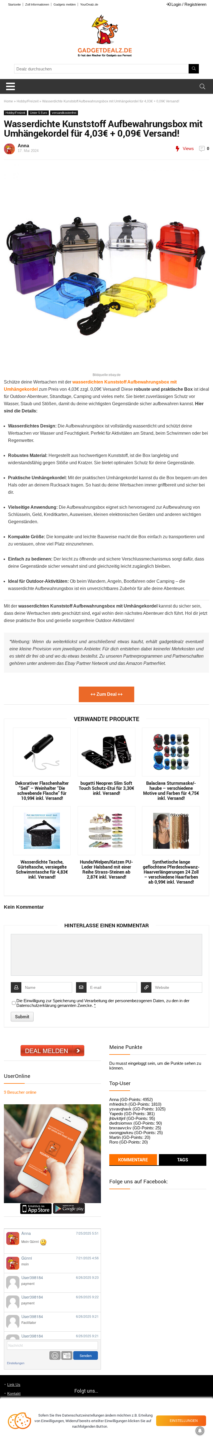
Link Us (13, 1384)
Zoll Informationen (37, 4)
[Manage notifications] (200, 1430)
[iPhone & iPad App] (36, 1205)
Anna (23, 145)
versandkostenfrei (64, 112)
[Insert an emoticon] (54, 1355)
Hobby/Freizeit (28, 101)
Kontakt (14, 1393)
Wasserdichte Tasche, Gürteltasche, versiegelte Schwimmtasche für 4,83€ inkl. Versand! (42, 869)
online (20, 1092)
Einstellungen (15, 1363)
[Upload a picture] (66, 1355)
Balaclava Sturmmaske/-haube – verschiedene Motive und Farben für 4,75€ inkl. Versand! (171, 791)
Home (8, 101)
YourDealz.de (89, 4)
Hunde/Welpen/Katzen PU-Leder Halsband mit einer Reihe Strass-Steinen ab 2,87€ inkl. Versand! (106, 869)
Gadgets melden (65, 4)
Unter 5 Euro (38, 112)
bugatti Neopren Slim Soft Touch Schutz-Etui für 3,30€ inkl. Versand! (106, 788)
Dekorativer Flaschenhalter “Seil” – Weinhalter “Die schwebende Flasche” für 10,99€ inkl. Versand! (42, 791)
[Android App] (69, 1205)
